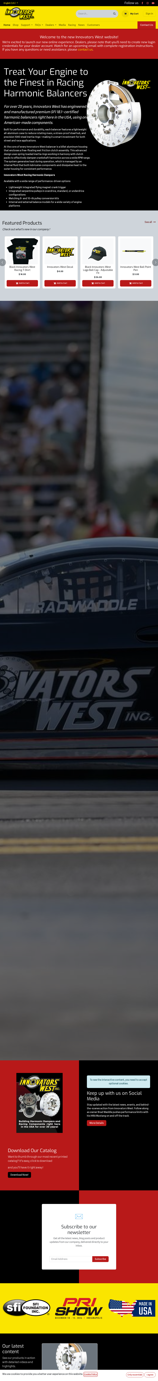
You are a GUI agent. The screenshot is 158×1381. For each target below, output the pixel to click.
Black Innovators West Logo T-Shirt (22, 268)
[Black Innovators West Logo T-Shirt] (22, 251)
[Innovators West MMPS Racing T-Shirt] (60, 251)
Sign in (149, 13)
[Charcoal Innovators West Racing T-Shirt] (98, 251)
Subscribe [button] (100, 1259)
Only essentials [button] (134, 1374)
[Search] (114, 14)
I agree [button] (150, 1374)
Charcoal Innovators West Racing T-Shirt (98, 268)
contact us (85, 49)
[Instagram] (147, 3)
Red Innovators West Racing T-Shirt (136, 268)
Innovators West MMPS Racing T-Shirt (60, 268)
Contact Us (146, 25)
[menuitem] (6, 25)
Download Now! (19, 1174)
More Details (96, 1123)
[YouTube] (153, 3)
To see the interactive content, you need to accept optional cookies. (118, 1081)
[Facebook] (142, 3)
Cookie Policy (90, 1374)
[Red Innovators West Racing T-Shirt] (135, 251)
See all (148, 222)
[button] (4, 262)
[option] (79, 262)
